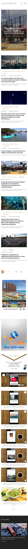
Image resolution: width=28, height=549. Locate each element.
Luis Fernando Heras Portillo (15, 75)
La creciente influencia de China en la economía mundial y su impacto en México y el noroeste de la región (14, 80)
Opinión (4, 73)
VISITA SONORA (6, 109)
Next (21, 271)
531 (16, 272)
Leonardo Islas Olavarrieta (14, 148)
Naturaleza (15, 212)
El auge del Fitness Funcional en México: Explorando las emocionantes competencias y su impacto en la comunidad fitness (14, 31)
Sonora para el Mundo (8, 107)
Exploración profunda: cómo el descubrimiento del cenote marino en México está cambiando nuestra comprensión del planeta (12, 221)
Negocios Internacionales (18, 71)
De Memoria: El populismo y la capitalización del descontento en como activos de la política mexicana (13, 256)
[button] (16, 389)
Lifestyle (10, 24)
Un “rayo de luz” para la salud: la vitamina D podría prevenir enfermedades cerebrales (13, 538)
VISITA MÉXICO (6, 214)
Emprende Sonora (7, 71)
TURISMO (16, 107)
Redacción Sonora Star (18, 36)
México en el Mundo (17, 24)
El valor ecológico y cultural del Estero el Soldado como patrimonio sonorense (13, 152)
